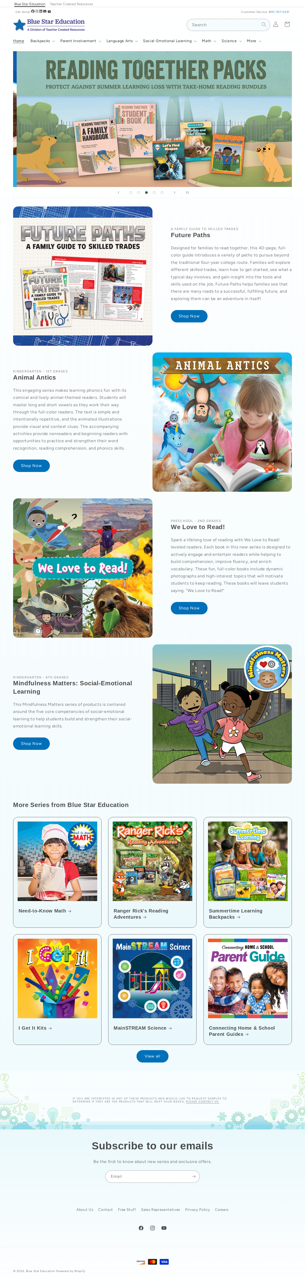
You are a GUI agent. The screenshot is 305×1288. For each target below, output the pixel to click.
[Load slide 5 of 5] (162, 192)
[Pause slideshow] (186, 192)
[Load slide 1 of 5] (131, 192)
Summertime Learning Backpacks (236, 914)
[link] (152, 119)
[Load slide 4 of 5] (154, 192)
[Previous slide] (118, 192)
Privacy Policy (197, 1210)
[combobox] (228, 25)
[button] (42, 41)
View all (152, 1056)
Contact (105, 1210)
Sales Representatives (160, 1210)
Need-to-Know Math (42, 910)
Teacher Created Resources (71, 4)
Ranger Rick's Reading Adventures (141, 914)
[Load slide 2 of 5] (138, 192)
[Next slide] (174, 192)
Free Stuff (127, 1210)
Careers (222, 1210)
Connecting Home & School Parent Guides (242, 1031)
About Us (84, 1210)
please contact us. (202, 1101)
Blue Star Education (40, 1271)
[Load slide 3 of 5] (146, 192)
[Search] (263, 24)
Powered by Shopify (70, 1271)
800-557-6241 (279, 12)
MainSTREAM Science (140, 1028)
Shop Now (189, 316)
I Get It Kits (33, 1028)
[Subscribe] (193, 1176)
